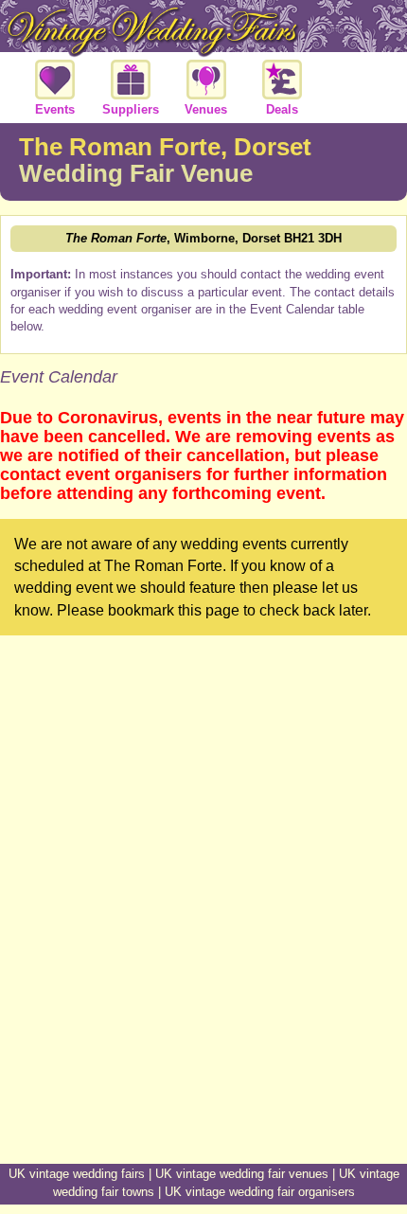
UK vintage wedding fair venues (241, 1174)
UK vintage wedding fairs (77, 1174)
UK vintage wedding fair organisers (260, 1192)
